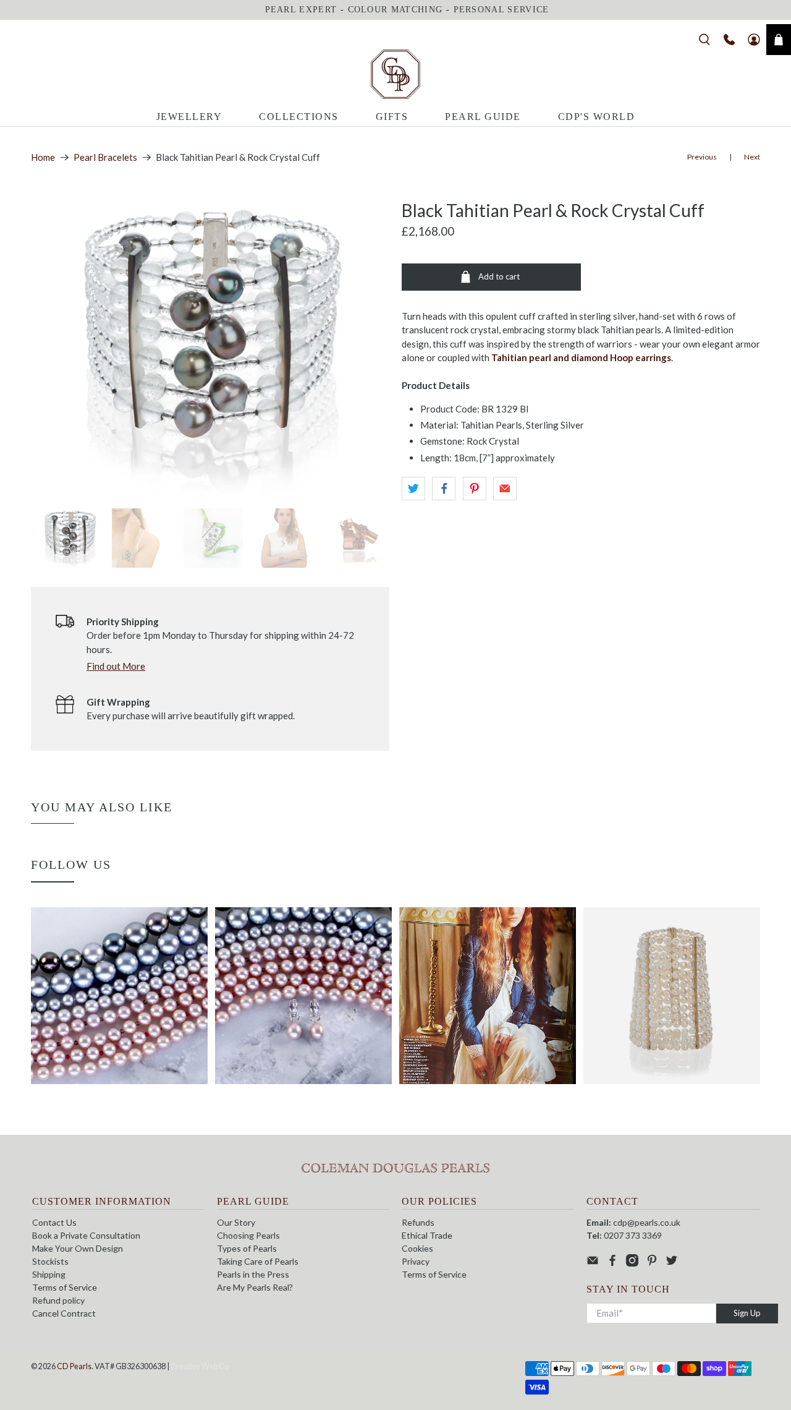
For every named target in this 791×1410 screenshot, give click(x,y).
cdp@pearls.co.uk (646, 1222)
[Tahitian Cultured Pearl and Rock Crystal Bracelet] (210, 348)
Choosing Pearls (248, 1235)
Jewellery (189, 116)
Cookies (417, 1248)
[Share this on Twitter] (413, 488)
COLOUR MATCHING (395, 9)
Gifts (392, 116)
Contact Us (54, 1222)
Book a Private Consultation (86, 1235)
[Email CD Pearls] (592, 1263)
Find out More (116, 666)
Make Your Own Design (77, 1248)
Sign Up (747, 1313)
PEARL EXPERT (301, 9)
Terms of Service (64, 1287)
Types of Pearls (247, 1248)
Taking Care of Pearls (257, 1261)
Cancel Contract (64, 1313)
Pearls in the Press (253, 1274)
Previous (702, 156)
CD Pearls (74, 1366)
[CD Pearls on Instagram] (632, 1263)
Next (752, 156)
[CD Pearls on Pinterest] (652, 1263)
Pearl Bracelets (105, 157)
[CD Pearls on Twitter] (672, 1263)
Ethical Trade (427, 1235)
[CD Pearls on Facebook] (612, 1263)
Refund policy (58, 1300)
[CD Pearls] (395, 74)
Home (43, 157)
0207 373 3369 (633, 1235)
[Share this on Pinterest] (474, 488)
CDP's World (596, 116)
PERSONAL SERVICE (501, 9)
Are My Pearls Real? (255, 1287)
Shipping (49, 1274)
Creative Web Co (200, 1366)
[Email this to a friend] (505, 488)
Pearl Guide (483, 116)
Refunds (418, 1222)
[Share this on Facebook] (443, 488)
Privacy (415, 1261)
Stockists (50, 1261)
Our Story (236, 1222)
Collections (299, 116)
